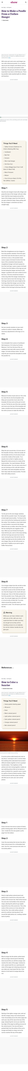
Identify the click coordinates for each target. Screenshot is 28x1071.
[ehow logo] (14, 2)
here (9, 57)
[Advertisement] (14, 37)
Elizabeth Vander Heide (7, 688)
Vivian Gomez (5, 20)
